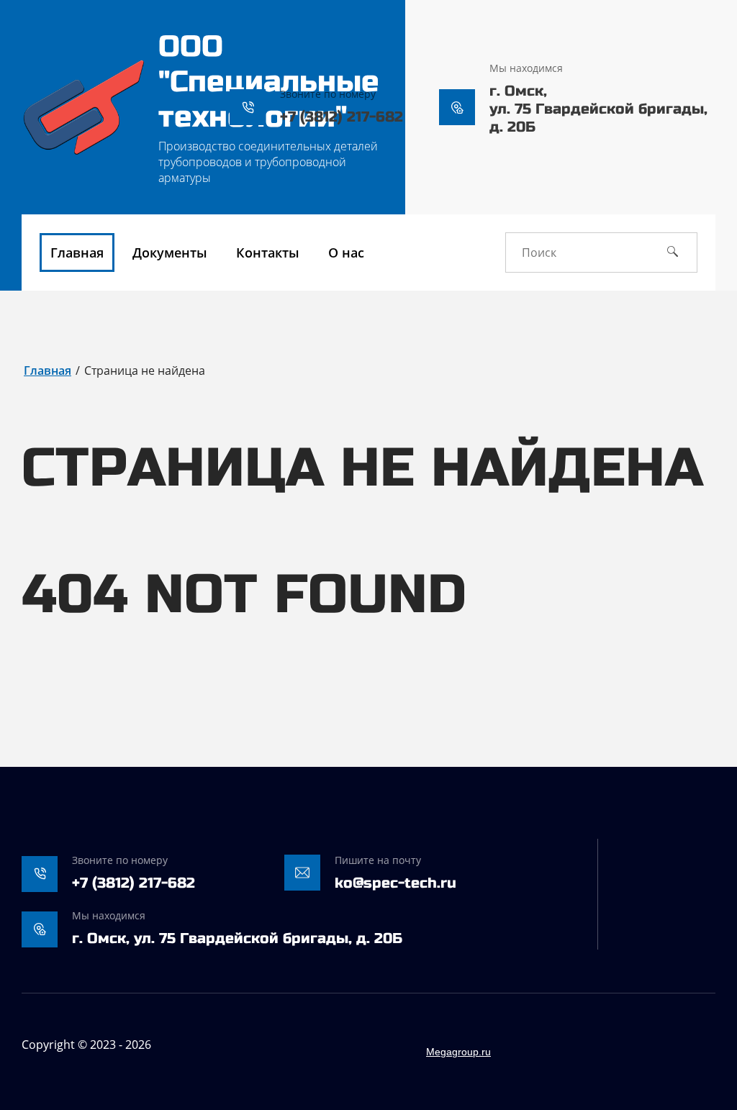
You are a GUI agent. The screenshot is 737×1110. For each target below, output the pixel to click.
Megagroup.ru (458, 1051)
